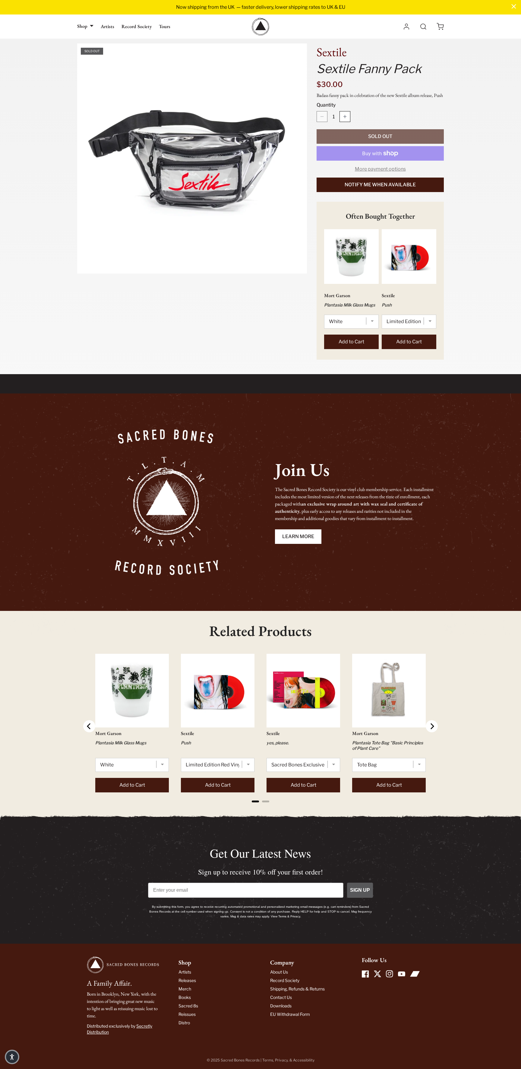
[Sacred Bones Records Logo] (260, 26)
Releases (187, 980)
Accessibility (303, 1060)
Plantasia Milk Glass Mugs (349, 304)
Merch (184, 988)
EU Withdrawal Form (290, 1014)
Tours (164, 26)
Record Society (137, 26)
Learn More (298, 536)
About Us (279, 971)
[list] (192, 158)
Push (387, 304)
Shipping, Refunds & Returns (297, 988)
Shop (82, 26)
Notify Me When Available (380, 185)
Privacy (281, 1060)
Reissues (187, 1014)
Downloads (281, 1005)
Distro (184, 1022)
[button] (440, 26)
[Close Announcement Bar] (513, 6)
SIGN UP (360, 890)
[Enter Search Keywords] (423, 26)
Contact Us (281, 997)
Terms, (268, 1060)
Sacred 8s (188, 1005)
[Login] (406, 26)
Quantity (326, 105)
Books (184, 997)
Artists (107, 26)
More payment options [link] (380, 169)
